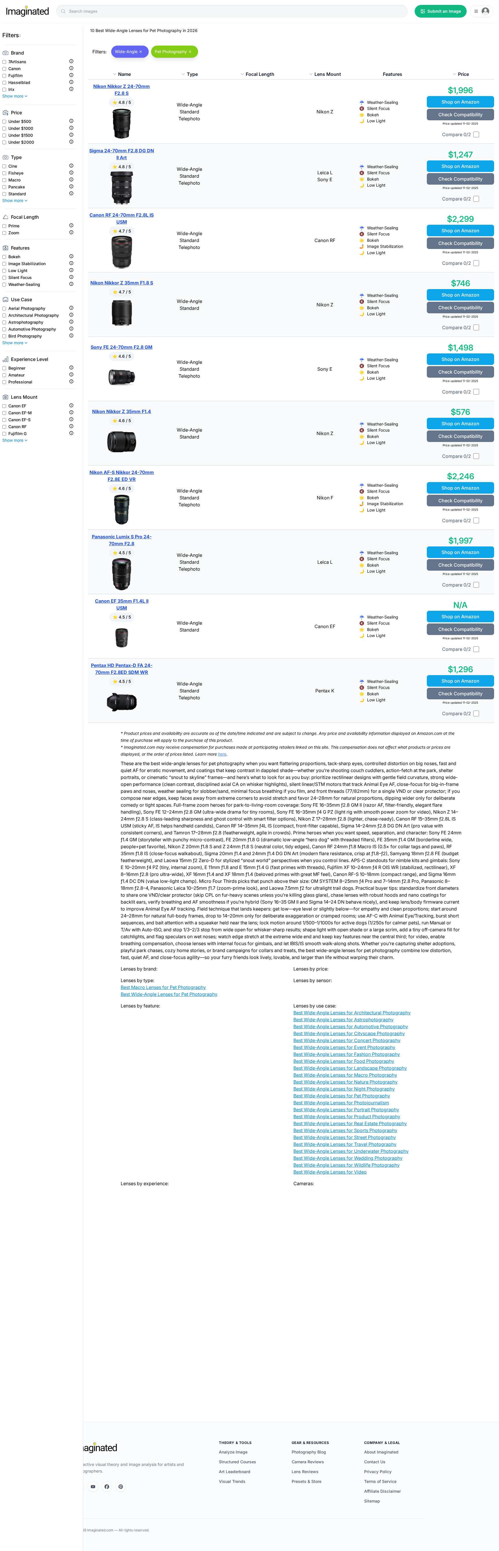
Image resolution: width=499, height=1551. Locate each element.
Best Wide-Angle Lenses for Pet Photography (169, 994)
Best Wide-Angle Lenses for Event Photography (344, 1047)
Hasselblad (19, 82)
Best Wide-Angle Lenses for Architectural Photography (352, 1013)
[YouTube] (93, 1486)
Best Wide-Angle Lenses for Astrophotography (343, 1019)
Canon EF (17, 406)
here (222, 754)
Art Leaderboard (234, 1471)
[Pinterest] (121, 1486)
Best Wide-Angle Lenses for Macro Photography (345, 1075)
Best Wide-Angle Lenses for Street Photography (344, 1137)
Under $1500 (20, 135)
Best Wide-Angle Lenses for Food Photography (343, 1061)
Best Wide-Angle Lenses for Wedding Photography (348, 1158)
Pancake (16, 187)
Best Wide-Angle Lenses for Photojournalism (341, 1103)
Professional (20, 382)
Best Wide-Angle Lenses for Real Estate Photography (350, 1123)
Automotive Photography (32, 329)
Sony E (324, 179)
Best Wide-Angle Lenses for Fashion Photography (346, 1054)
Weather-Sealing (24, 284)
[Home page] (27, 11)
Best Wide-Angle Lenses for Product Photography (346, 1116)
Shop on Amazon (460, 102)
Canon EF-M (20, 413)
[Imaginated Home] (95, 1448)
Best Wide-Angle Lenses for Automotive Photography (350, 1026)
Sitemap (372, 1500)
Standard (17, 194)
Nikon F (325, 498)
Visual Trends (232, 1481)
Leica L (325, 172)
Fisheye (15, 173)
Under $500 (19, 121)
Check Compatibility (460, 114)
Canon (14, 69)
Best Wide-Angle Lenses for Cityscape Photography (349, 1033)
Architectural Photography (33, 315)
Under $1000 (20, 128)
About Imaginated (381, 1451)
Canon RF (17, 427)
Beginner (16, 368)
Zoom (13, 233)
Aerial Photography (26, 308)
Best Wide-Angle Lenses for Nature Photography (345, 1082)
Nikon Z (324, 112)
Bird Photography (25, 336)
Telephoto (189, 118)
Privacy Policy (378, 1471)
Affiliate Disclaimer (382, 1491)
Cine (12, 166)
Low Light (17, 271)
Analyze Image (233, 1451)
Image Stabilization (27, 264)
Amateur (16, 375)
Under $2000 (21, 142)
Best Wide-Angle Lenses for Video (330, 1172)
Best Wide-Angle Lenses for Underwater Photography (351, 1151)
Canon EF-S (19, 420)
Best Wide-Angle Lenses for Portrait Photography (346, 1109)
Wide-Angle (189, 105)
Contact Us (375, 1461)
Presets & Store (306, 1481)
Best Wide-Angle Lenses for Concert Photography (347, 1040)
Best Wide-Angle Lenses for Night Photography (344, 1089)
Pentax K (324, 691)
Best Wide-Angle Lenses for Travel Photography (344, 1144)
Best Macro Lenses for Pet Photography (163, 987)
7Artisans (17, 62)
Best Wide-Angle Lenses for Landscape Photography (350, 1068)
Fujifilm (15, 76)
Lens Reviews (305, 1471)
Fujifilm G (17, 434)
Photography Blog (309, 1451)
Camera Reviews (308, 1461)
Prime (13, 226)
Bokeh (14, 257)
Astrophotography (25, 322)
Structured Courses (237, 1461)
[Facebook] (107, 1486)
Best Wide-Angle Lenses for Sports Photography (345, 1130)
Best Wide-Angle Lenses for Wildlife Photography (346, 1165)
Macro (14, 180)
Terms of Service (380, 1481)
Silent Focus (20, 278)
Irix (11, 89)
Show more (12, 95)
